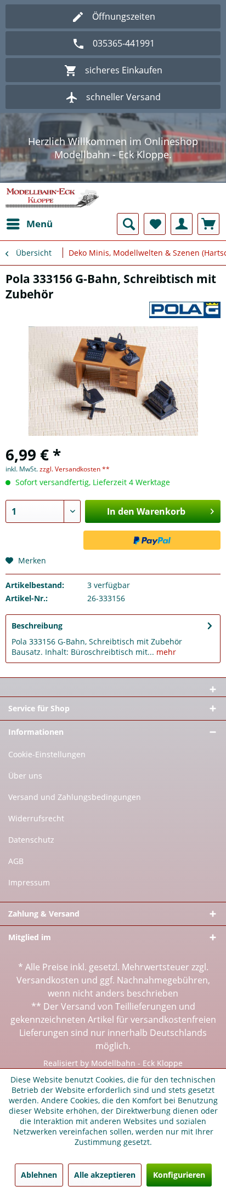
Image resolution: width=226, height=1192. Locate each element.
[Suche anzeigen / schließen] (128, 224)
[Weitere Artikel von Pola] (185, 311)
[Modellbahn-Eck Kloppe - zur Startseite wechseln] (52, 198)
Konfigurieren (179, 1175)
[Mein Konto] (182, 224)
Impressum (29, 882)
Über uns (25, 775)
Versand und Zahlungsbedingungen (74, 797)
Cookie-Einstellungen (47, 754)
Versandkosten (47, 980)
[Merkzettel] (155, 224)
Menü (39, 223)
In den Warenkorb (146, 511)
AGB (16, 861)
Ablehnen (39, 1175)
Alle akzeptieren (104, 1175)
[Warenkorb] (208, 224)
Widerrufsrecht (36, 818)
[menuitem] (29, 224)
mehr (165, 652)
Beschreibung (37, 625)
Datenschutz (31, 839)
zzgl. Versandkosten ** (74, 469)
